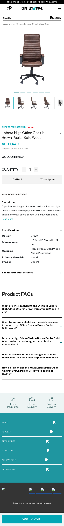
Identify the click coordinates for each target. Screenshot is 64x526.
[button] (32, 230)
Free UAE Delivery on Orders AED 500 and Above (32, 2)
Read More (7, 219)
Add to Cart (32, 519)
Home (4, 24)
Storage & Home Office (26, 24)
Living (12, 24)
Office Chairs (44, 24)
